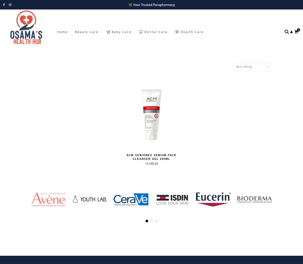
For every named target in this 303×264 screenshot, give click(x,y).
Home (62, 32)
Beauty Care (87, 32)
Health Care (192, 32)
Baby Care (121, 32)
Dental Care (156, 32)
